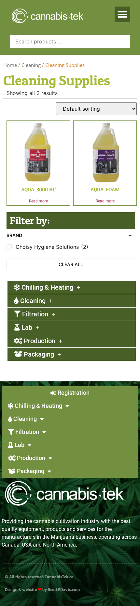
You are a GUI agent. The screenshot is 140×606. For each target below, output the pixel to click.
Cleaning (31, 65)
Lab (26, 327)
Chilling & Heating (46, 287)
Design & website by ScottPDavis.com (42, 589)
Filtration (34, 314)
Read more (38, 201)
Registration (73, 392)
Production (38, 341)
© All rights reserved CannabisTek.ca (39, 576)
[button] (122, 14)
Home (10, 65)
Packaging (38, 354)
